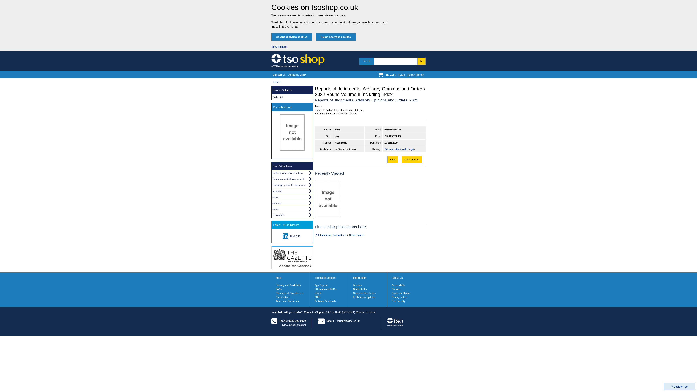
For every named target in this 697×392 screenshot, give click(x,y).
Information (359, 277)
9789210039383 (392, 129)
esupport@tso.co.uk (348, 320)
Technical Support (325, 277)
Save (392, 159)
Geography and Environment (289, 184)
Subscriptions (283, 297)
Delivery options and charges (399, 149)
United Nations (357, 235)
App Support (321, 285)
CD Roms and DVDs (325, 289)
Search (366, 61)
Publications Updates (364, 297)
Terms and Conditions (287, 301)
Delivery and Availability (288, 285)
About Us (397, 277)
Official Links (360, 289)
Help (278, 277)
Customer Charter (401, 293)
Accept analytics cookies (291, 36)
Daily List (277, 97)
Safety (276, 196)
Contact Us (279, 74)
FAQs (279, 289)
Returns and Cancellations (289, 293)
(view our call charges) (294, 325)
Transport (278, 214)
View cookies (279, 46)
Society (276, 202)
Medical (276, 190)
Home (276, 82)
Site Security (398, 301)
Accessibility (398, 285)
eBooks (319, 293)
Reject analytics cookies (336, 36)
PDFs (318, 297)
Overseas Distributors (364, 293)
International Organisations (332, 235)
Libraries (357, 285)
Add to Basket (411, 159)
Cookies (396, 289)
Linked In (294, 236)
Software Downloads (325, 301)
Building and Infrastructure (287, 173)
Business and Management (288, 178)
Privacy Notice (399, 297)
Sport (275, 208)
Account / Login (297, 74)
